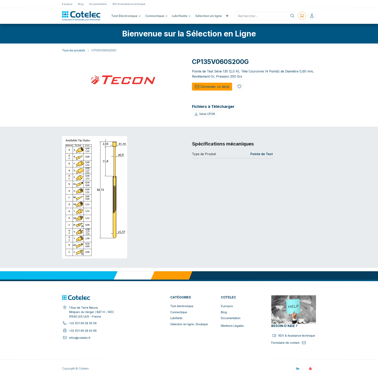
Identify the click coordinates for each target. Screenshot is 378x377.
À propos (227, 306)
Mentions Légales (232, 325)
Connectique (178, 312)
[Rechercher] (292, 16)
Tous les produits (73, 50)
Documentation (230, 318)
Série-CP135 (207, 114)
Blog (224, 312)
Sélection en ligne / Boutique (189, 324)
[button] (239, 87)
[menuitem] (67, 4)
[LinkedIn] (298, 368)
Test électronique (181, 306)
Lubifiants (176, 318)
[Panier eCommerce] (302, 16)
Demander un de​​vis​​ (214, 87)
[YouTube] (310, 368)
